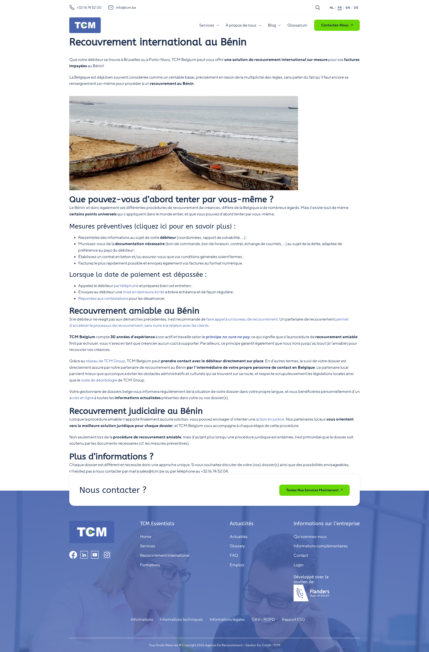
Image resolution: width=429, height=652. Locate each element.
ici (163, 226)
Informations (142, 619)
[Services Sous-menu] (218, 25)
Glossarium (297, 25)
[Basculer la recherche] (317, 7)
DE (356, 7)
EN (348, 7)
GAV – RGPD (263, 619)
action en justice (270, 419)
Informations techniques (181, 619)
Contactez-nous (335, 25)
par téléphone (126, 285)
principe (228, 336)
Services (206, 25)
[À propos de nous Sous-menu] (260, 25)
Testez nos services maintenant (312, 490)
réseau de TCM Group (105, 360)
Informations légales (227, 619)
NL (332, 7)
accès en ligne (81, 397)
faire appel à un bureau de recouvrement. (242, 319)
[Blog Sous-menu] (279, 25)
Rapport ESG (293, 619)
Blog (272, 25)
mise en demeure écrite (143, 292)
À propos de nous (241, 25)
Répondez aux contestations (103, 298)
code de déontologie (99, 380)
